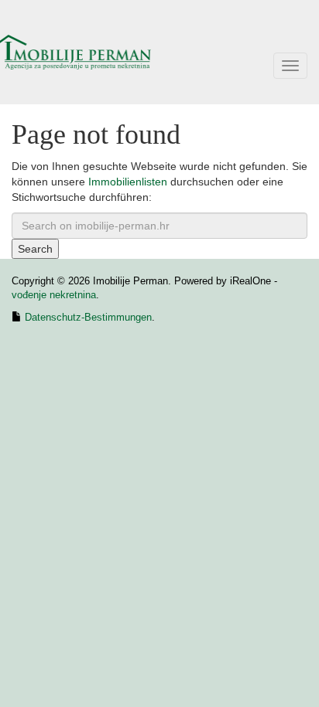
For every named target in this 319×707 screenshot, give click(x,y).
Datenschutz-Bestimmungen (88, 317)
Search (35, 249)
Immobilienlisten (127, 181)
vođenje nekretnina (54, 295)
